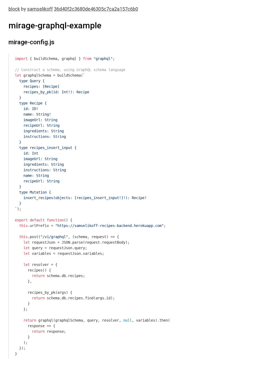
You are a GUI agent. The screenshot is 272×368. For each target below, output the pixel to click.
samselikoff (40, 9)
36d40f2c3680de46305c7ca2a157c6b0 (96, 9)
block (14, 9)
